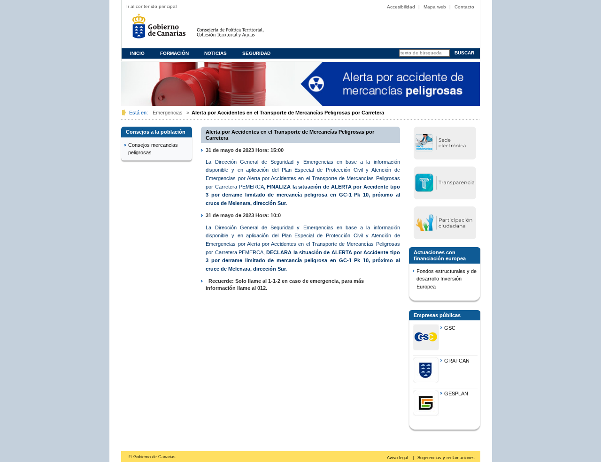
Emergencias (168, 112)
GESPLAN (456, 393)
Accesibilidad (401, 6)
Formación (174, 53)
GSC (449, 328)
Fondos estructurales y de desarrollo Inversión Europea (446, 278)
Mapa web (435, 6)
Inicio (137, 53)
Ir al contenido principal (151, 6)
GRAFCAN (457, 361)
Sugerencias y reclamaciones (446, 457)
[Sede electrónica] (444, 142)
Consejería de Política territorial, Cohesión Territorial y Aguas (243, 29)
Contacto (464, 6)
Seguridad (256, 53)
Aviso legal (398, 457)
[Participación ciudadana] (444, 222)
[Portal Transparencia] (444, 182)
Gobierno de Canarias (161, 29)
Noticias (215, 53)
